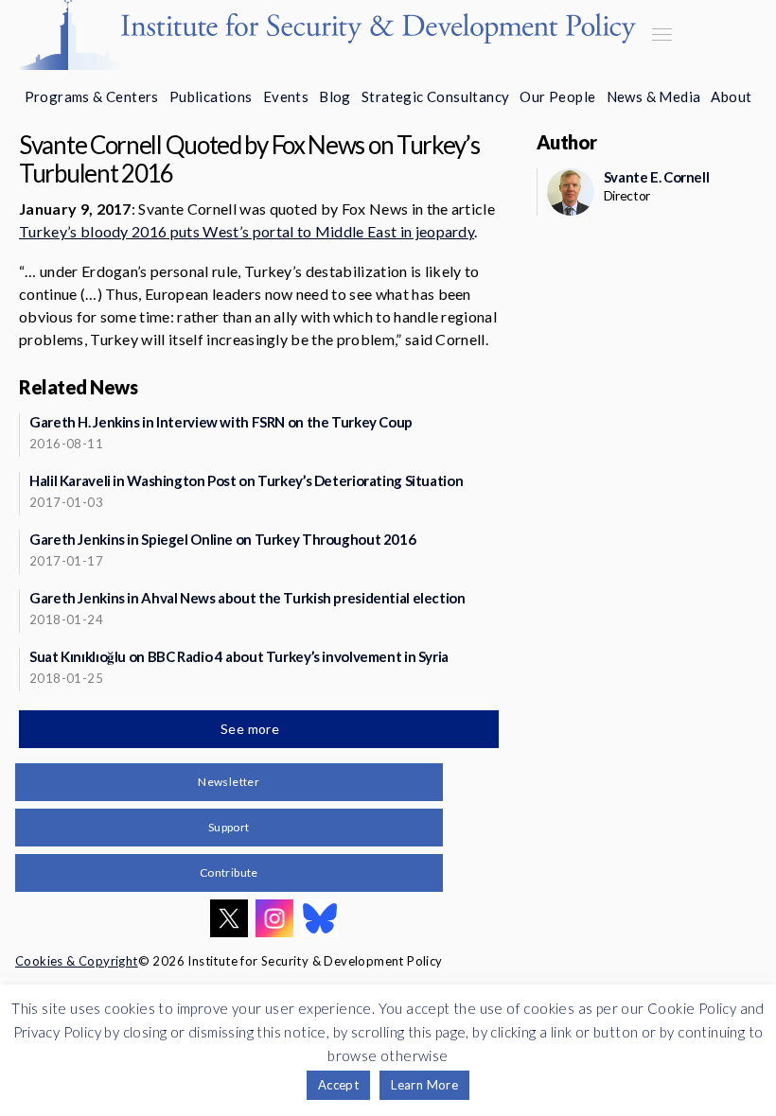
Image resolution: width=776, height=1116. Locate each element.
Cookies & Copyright (76, 960)
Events (286, 96)
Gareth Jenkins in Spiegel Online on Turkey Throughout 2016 (222, 539)
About (731, 96)
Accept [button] (338, 1084)
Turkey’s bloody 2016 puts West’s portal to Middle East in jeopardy (246, 231)
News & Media (654, 96)
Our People (557, 96)
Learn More (424, 1084)
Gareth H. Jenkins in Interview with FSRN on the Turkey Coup (221, 421)
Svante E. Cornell (657, 176)
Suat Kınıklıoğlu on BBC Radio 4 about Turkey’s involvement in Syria (239, 656)
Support (229, 827)
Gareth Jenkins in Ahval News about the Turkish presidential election (247, 597)
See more (251, 729)
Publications (211, 96)
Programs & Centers (92, 96)
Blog (335, 96)
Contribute (229, 872)
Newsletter (228, 782)
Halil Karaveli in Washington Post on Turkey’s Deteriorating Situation (246, 480)
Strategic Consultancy (435, 96)
